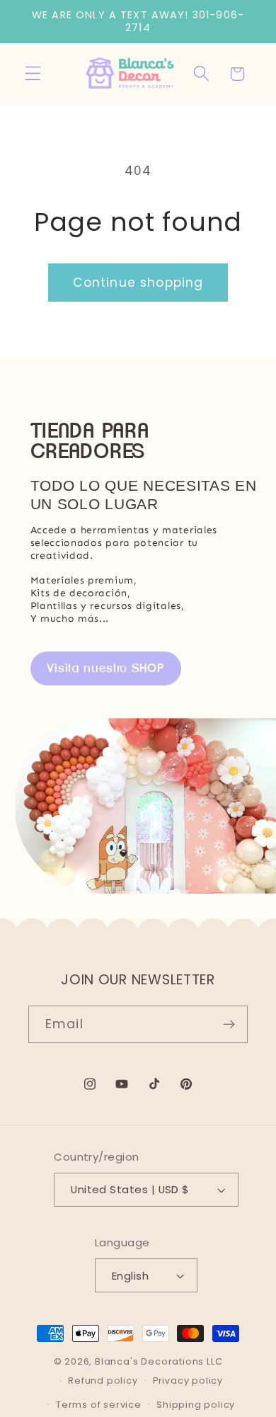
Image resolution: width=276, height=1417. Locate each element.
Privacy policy (188, 1381)
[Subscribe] (229, 1025)
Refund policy (102, 1381)
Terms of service (99, 1405)
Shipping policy (195, 1405)
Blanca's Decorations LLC (158, 1361)
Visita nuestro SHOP (106, 668)
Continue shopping (138, 282)
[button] (33, 74)
